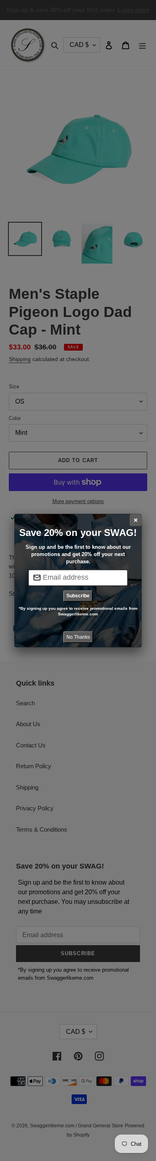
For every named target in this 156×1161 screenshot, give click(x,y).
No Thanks (78, 637)
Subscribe (78, 596)
